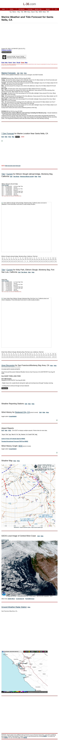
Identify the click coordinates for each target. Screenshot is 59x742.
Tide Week (16, 176)
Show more (4, 388)
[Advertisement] (30, 35)
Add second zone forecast (12, 165)
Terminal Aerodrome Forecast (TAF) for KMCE (14, 441)
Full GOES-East (29, 598)
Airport (33, 11)
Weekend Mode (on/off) (27, 176)
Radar (44, 11)
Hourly (17, 136)
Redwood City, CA (22, 412)
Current (10, 174)
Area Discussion (8, 365)
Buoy (29, 11)
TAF (48, 11)
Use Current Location (6, 52)
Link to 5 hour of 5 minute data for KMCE (13, 438)
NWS (25, 11)
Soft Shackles (22, 9)
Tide (22, 11)
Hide (21, 73)
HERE (45, 736)
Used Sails (30, 9)
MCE (21, 446)
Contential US (20, 598)
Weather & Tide (38, 9)
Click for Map (5, 185)
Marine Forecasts (8, 73)
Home (3, 9)
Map (37, 11)
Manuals (48, 9)
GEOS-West (11, 598)
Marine (14, 11)
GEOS (40, 11)
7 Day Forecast (7, 133)
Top (11, 11)
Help (25, 73)
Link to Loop (5, 540)
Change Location (6, 50)
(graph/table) (13, 416)
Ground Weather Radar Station (14, 607)
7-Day (18, 11)
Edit (18, 73)
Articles (11, 9)
